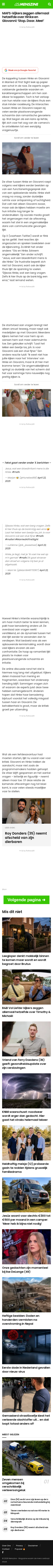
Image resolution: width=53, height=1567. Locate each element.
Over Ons (6, 1545)
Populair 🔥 (20, 1549)
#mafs (16, 472)
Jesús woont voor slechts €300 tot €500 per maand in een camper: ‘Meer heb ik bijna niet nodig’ (26, 1220)
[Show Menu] (3, 4)
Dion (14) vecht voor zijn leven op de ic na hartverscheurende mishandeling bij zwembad (30, 1502)
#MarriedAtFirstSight (26, 539)
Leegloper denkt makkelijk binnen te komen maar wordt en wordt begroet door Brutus (25, 960)
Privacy (19, 1545)
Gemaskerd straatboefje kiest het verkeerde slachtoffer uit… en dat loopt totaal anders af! (26, 1420)
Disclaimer (33, 1545)
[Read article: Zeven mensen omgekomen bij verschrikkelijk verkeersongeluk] (26, 1458)
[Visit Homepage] (26, 4)
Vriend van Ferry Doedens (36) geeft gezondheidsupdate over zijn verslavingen (24, 1064)
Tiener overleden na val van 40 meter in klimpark (30, 1512)
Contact (5, 1549)
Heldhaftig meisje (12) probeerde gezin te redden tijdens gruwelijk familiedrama (25, 1168)
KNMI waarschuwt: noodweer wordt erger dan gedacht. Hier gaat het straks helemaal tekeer (25, 1116)
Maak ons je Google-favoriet (22, 70)
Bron (4, 889)
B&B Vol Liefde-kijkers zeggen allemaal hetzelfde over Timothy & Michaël (26, 1012)
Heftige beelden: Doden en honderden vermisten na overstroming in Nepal (20, 1320)
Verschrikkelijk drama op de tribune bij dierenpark (30, 1520)
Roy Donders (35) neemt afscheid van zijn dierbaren (29, 1529)
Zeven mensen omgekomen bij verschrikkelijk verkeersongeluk (13, 1484)
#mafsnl (9, 539)
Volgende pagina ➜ (26, 899)
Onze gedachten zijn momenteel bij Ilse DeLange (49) (25, 1270)
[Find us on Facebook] (2, 1552)
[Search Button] (49, 4)
